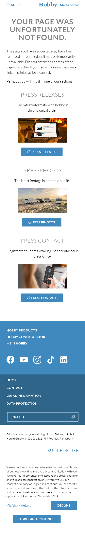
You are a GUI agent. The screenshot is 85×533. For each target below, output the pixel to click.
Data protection (22, 403)
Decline (63, 505)
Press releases (44, 152)
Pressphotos (44, 222)
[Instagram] (37, 360)
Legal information (24, 395)
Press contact (43, 298)
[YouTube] (24, 360)
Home (12, 380)
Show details (21, 505)
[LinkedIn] (64, 360)
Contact (15, 387)
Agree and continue (36, 519)
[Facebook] (10, 360)
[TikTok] (51, 360)
